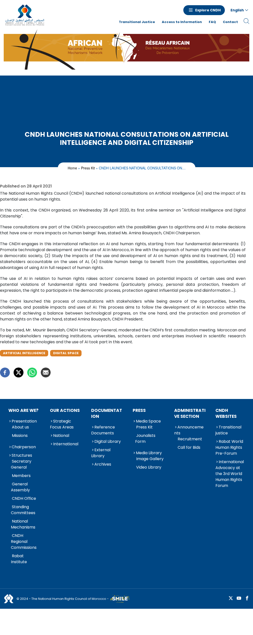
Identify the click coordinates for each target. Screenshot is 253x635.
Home (72, 167)
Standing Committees (23, 510)
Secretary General (21, 464)
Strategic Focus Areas (62, 424)
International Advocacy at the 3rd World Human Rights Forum (229, 473)
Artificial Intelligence (24, 353)
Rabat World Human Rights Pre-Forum (229, 447)
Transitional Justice (137, 22)
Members (21, 475)
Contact (230, 22)
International (65, 444)
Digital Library (107, 441)
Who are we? (23, 410)
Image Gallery (150, 459)
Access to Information (182, 22)
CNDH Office (24, 498)
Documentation (106, 413)
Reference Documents (103, 430)
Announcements (189, 430)
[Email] (46, 372)
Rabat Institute (19, 559)
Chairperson (24, 447)
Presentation (24, 421)
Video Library (148, 467)
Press (139, 410)
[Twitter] (18, 372)
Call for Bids (189, 447)
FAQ (212, 22)
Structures (22, 455)
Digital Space (66, 353)
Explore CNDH (208, 10)
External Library (100, 453)
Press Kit (88, 167)
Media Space (148, 421)
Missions (20, 435)
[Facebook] (5, 372)
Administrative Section (190, 413)
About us (20, 427)
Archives (102, 464)
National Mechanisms (23, 524)
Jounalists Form (145, 438)
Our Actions (65, 410)
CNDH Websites (226, 413)
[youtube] (239, 598)
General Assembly (20, 487)
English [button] (237, 10)
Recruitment (190, 439)
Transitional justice (228, 430)
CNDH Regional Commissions (24, 541)
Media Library (149, 453)
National (61, 435)
